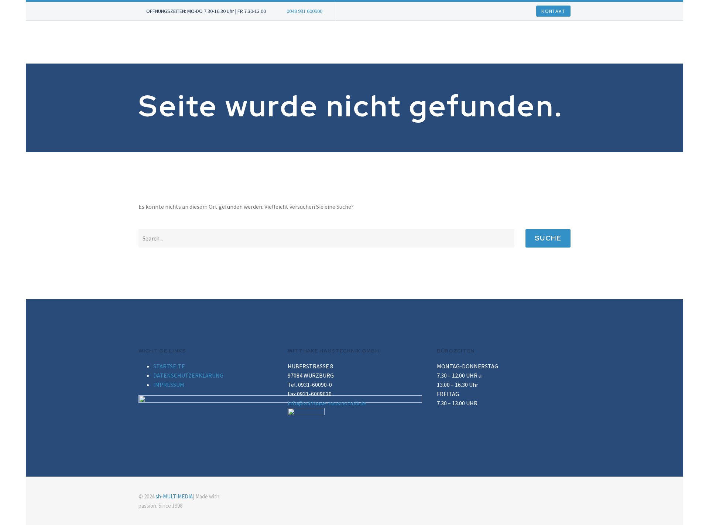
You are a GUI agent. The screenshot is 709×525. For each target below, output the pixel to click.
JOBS (288, 42)
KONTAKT (469, 42)
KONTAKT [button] (553, 11)
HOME (220, 42)
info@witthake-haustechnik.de (327, 403)
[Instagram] (568, 497)
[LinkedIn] (559, 497)
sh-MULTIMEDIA (174, 496)
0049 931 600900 (304, 11)
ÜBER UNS (254, 42)
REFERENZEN (425, 42)
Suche (548, 238)
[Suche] (496, 42)
